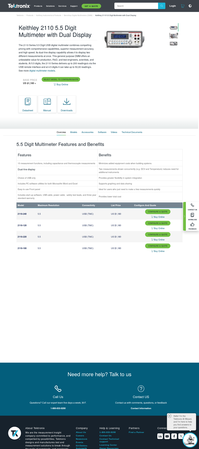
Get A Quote (91, 6)
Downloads (67, 110)
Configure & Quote (157, 211)
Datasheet (27, 110)
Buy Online (158, 216)
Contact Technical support (109, 440)
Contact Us (105, 435)
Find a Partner (136, 432)
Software (102, 132)
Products (38, 6)
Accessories (88, 132)
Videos (114, 132)
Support (74, 6)
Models (73, 132)
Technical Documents (132, 132)
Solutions (50, 6)
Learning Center (108, 445)
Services (62, 6)
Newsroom (81, 439)
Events (79, 442)
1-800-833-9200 (108, 432)
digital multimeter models (42, 70)
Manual (47, 110)
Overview (61, 132)
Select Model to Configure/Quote (61, 79)
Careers (80, 435)
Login (172, 5)
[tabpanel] (134, 38)
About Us (81, 432)
